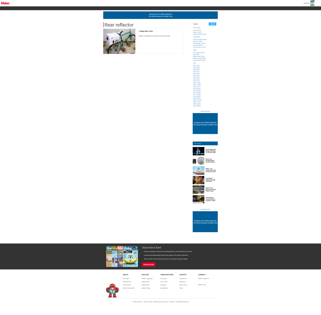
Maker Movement (129, 288)
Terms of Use (147, 302)
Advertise (182, 282)
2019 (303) (196, 79)
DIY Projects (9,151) (199, 53)
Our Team (126, 278)
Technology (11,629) (199, 43)
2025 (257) (196, 67)
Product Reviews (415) (199, 34)
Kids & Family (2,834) (199, 58)
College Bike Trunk (146, 31)
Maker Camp (146, 288)
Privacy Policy (137, 302)
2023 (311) (196, 71)
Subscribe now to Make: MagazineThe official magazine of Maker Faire (160, 15)
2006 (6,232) (197, 104)
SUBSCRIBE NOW (148, 265)
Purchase (163, 278)
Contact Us (183, 278)
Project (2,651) (197, 32)
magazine (147, 278)
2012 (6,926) (197, 92)
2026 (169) (196, 66)
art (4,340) (196, 54)
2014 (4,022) (197, 88)
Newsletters (164, 288)
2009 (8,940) (197, 98)
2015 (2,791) (197, 87)
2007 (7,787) (197, 102)
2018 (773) (196, 81)
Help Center (183, 285)
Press (181, 288)
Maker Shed (146, 285)
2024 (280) (196, 69)
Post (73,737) (197, 30)
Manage (163, 285)
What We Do (127, 282)
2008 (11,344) (197, 100)
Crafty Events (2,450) (199, 60)
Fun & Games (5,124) (199, 47)
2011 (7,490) (197, 94)
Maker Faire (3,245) (199, 56)
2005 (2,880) (197, 106)
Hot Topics (197, 143)
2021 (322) (196, 75)
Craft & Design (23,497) (200, 39)
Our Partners (127, 285)
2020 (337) (196, 77)
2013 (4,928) (197, 90)
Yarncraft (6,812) (198, 45)
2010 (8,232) (197, 96)
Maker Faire (145, 282)
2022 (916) (196, 73)
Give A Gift (163, 282)
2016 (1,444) (197, 85)
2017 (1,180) (197, 83)
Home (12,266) (197, 41)
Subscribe (306, 3)
